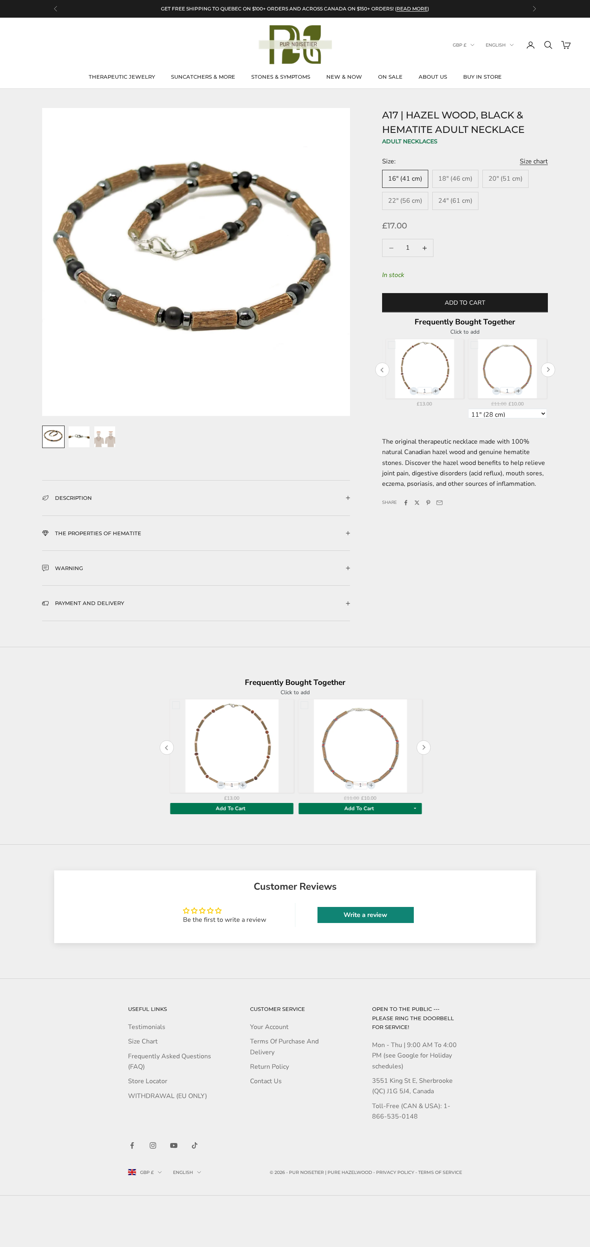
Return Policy (269, 1066)
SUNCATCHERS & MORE (203, 76)
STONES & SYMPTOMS (280, 76)
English (496, 45)
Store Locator (147, 1081)
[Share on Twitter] (417, 502)
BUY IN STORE (482, 76)
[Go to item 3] (105, 437)
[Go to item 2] (79, 437)
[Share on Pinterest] (428, 502)
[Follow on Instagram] (153, 1145)
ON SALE (390, 76)
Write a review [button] (365, 915)
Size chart (534, 161)
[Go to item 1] (53, 437)
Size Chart (143, 1041)
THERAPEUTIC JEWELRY (122, 76)
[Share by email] (439, 502)
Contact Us (266, 1081)
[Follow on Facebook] (132, 1145)
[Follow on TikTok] (195, 1145)
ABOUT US (433, 76)
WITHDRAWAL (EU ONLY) (167, 1096)
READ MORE (412, 9)
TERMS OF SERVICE (440, 1172)
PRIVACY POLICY (395, 1172)
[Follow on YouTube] (174, 1145)
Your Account (269, 1027)
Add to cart (465, 303)
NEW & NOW (344, 76)
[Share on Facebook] (406, 502)
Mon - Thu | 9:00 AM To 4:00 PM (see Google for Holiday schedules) (414, 1056)
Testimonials (146, 1027)
